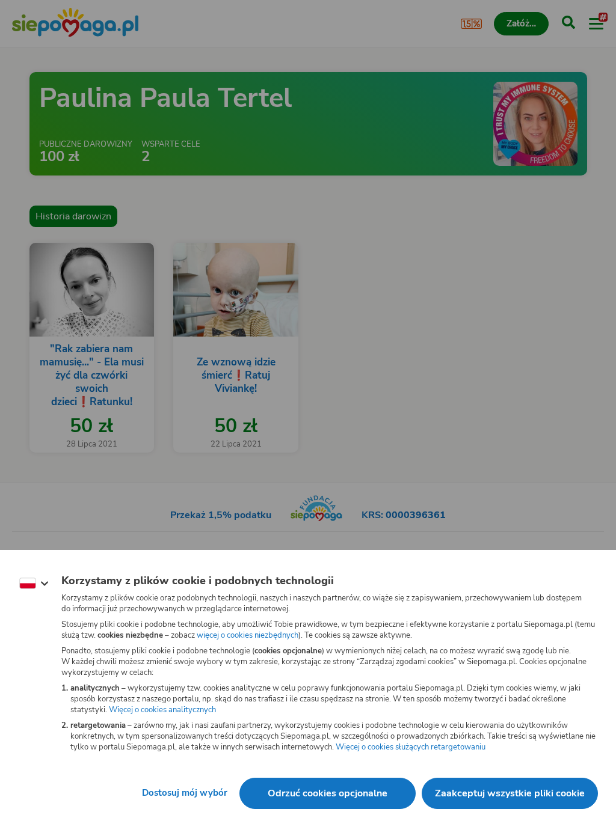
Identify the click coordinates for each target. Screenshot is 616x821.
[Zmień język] (33, 583)
